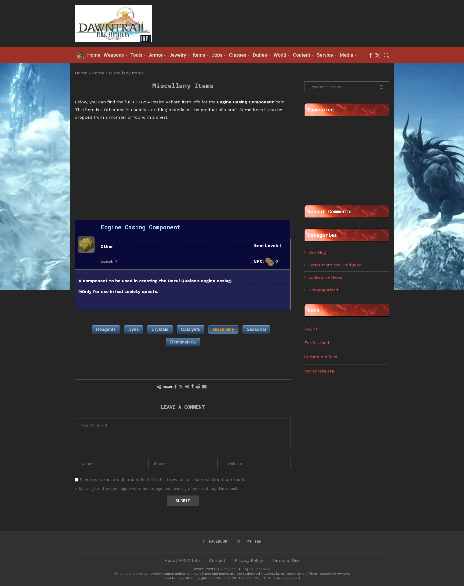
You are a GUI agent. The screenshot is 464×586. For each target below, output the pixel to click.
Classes (237, 55)
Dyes (133, 329)
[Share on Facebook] (175, 386)
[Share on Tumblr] (192, 386)
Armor (155, 55)
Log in (310, 328)
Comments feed (321, 356)
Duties (260, 55)
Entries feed (316, 342)
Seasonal (256, 329)
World (280, 55)
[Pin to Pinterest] (187, 386)
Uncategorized (323, 289)
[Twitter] (377, 55)
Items (199, 55)
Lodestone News (325, 277)
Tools (136, 55)
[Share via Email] (204, 386)
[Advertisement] (291, 23)
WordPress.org (319, 371)
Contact (217, 560)
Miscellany (223, 329)
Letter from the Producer (334, 264)
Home (81, 72)
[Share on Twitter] (181, 386)
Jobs (217, 55)
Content (301, 55)
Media (346, 55)
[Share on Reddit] (198, 386)
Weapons (114, 55)
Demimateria (183, 342)
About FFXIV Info (182, 560)
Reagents (106, 329)
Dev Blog (317, 252)
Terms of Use (286, 560)
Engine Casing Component (140, 227)
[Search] (386, 55)
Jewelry (177, 55)
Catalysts (190, 329)
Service (325, 55)
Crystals (159, 329)
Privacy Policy (249, 560)
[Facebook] (370, 55)
